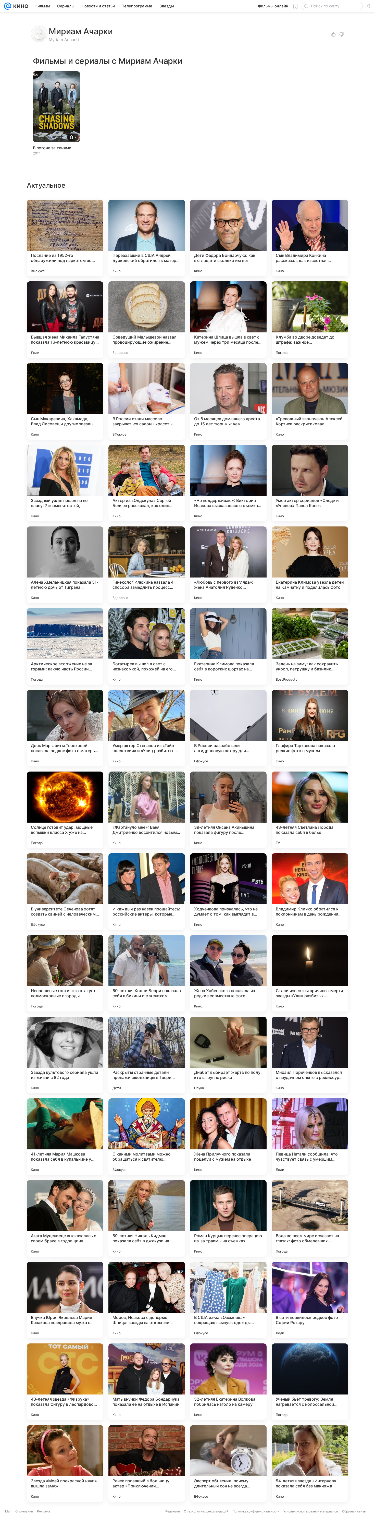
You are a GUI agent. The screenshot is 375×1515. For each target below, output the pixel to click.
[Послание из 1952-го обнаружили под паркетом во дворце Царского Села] (65, 238)
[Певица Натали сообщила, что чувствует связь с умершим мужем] (310, 1136)
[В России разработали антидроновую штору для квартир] (228, 728)
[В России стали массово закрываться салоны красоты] (146, 401)
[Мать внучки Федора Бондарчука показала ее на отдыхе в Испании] (146, 1381)
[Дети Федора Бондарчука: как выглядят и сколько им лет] (228, 238)
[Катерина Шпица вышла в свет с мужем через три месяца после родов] (228, 319)
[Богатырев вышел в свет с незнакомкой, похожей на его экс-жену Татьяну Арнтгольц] (146, 646)
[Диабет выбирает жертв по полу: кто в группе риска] (228, 1055)
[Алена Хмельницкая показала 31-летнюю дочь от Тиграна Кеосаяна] (65, 564)
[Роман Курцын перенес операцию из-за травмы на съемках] (228, 1218)
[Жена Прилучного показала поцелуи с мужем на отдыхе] (228, 1136)
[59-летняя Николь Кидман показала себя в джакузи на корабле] (146, 1218)
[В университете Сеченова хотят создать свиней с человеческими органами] (65, 891)
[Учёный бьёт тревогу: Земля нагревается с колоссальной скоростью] (310, 1381)
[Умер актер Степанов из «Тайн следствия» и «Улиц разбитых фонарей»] (146, 728)
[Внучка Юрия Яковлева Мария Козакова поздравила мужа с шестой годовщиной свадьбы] (65, 1300)
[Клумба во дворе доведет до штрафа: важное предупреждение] (310, 319)
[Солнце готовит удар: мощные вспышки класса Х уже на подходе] (65, 810)
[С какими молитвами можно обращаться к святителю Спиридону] (146, 1136)
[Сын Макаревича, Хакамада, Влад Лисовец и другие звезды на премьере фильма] (65, 401)
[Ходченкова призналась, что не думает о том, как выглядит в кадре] (228, 891)
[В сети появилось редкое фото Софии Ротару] (310, 1300)
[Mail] (7, 6)
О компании (24, 1511)
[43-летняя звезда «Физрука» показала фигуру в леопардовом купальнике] (65, 1381)
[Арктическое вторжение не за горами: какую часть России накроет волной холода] (65, 646)
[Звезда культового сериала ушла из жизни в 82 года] (65, 1055)
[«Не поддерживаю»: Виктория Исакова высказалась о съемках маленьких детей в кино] (228, 483)
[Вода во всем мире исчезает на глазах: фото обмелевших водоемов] (310, 1218)
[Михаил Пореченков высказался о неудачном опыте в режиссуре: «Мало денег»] (310, 1055)
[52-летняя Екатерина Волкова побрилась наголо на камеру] (228, 1381)
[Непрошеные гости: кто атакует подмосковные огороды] (65, 973)
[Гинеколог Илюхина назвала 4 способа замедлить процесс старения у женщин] (146, 564)
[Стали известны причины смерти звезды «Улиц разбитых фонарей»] (310, 973)
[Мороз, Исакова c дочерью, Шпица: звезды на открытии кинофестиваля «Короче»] (146, 1300)
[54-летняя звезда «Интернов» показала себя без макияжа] (310, 1463)
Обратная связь (354, 1511)
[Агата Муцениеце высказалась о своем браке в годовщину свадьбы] (65, 1218)
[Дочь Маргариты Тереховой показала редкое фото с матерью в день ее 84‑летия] (65, 728)
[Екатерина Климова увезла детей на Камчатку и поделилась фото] (310, 564)
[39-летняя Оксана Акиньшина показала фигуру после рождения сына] (228, 810)
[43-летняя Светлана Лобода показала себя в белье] (310, 810)
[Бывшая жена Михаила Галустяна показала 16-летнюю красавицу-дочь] (65, 319)
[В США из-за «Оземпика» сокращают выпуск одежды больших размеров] (228, 1300)
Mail (8, 1511)
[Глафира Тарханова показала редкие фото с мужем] (310, 728)
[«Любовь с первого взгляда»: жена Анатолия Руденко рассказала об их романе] (228, 564)
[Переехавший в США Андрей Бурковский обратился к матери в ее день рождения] (146, 238)
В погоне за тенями (52, 147)
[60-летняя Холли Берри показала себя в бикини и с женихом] (146, 973)
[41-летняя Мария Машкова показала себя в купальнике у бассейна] (65, 1136)
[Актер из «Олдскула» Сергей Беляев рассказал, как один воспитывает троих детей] (146, 483)
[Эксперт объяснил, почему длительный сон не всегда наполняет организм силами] (228, 1463)
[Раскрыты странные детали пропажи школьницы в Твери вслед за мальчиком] (146, 1055)
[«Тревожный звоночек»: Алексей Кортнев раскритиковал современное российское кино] (310, 401)
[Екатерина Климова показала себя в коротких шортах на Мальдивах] (228, 646)
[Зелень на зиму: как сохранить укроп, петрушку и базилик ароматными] (310, 646)
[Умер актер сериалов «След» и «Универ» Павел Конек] (310, 483)
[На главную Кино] (19, 6)
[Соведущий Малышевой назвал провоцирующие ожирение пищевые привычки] (146, 319)
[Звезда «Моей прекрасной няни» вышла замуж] (65, 1463)
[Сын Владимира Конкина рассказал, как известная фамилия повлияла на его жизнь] (310, 238)
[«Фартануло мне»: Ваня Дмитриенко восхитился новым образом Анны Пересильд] (146, 810)
